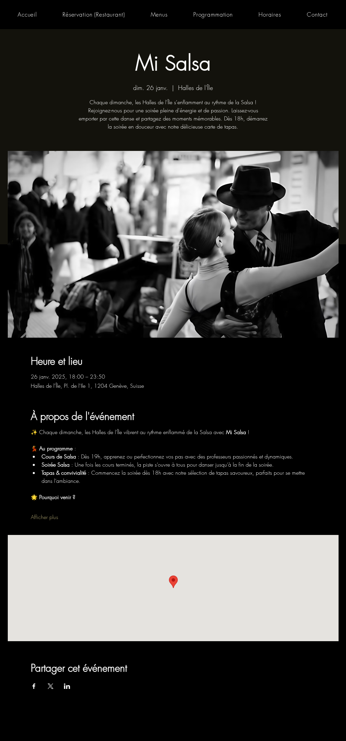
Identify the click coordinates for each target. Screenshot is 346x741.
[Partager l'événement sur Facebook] (34, 686)
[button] (159, 14)
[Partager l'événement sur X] (50, 686)
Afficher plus (44, 517)
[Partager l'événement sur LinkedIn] (67, 686)
